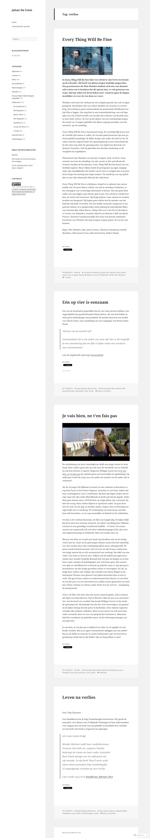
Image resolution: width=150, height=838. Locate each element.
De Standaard (18, 106)
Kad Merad (105, 670)
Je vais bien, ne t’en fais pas (89, 415)
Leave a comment (104, 391)
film (107, 272)
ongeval (75, 275)
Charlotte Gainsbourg (92, 272)
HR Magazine (18, 110)
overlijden (66, 813)
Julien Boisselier (94, 670)
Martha (15, 155)
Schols (78, 813)
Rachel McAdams (85, 275)
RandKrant (17, 123)
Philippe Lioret (67, 672)
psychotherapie (68, 391)
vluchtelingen (17, 139)
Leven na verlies (78, 697)
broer (86, 670)
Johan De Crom (22, 10)
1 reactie (67, 277)
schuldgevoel (103, 275)
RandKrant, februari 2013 (99, 776)
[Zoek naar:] (24, 39)
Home (14, 22)
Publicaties (16, 102)
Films (14, 79)
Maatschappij (17, 88)
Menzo (112, 811)
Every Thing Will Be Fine (87, 39)
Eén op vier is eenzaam (85, 302)
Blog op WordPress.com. (71, 832)
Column (15, 75)
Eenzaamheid (97, 355)
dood (103, 272)
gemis (106, 811)
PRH (123, 388)
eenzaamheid (105, 388)
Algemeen (16, 71)
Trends (16, 131)
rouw (95, 275)
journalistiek (17, 83)
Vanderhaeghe (87, 813)
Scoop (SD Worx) (20, 127)
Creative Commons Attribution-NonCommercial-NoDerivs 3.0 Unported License (24, 191)
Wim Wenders (120, 275)
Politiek (15, 92)
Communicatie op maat (21, 26)
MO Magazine (18, 119)
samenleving (17, 135)
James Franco (115, 272)
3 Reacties (103, 672)
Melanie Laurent (116, 670)
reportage (79, 391)
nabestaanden (121, 811)
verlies (111, 275)
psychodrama (79, 672)
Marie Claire (18, 114)
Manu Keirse (116, 388)
